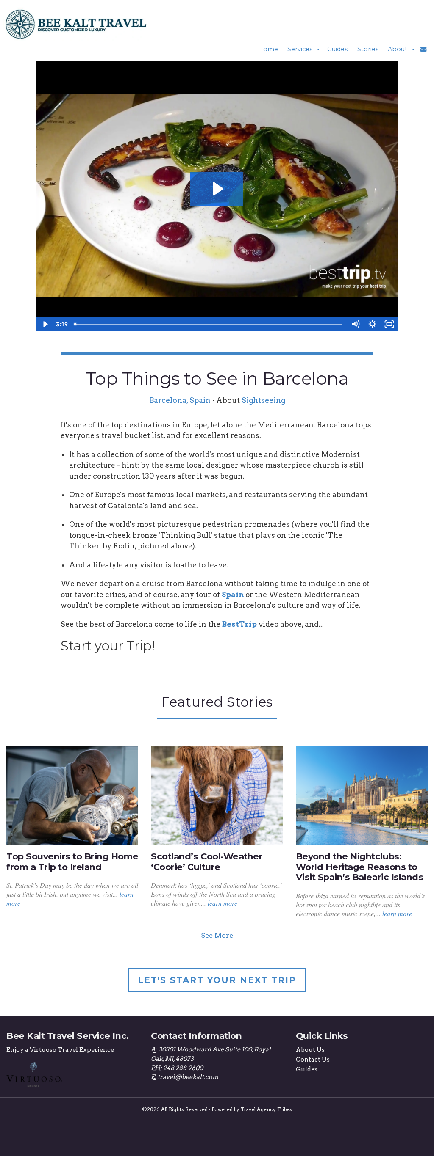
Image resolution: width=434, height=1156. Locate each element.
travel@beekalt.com (188, 1077)
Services (299, 49)
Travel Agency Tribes (266, 1109)
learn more (222, 902)
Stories (367, 49)
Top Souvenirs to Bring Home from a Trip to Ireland (72, 861)
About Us (310, 1050)
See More (217, 935)
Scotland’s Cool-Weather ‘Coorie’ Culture (206, 861)
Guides (337, 49)
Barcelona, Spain (180, 400)
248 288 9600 (183, 1068)
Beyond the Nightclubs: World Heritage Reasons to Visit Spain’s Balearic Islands (359, 867)
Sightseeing (263, 400)
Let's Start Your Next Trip (217, 980)
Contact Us (313, 1059)
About (397, 49)
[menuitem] (268, 49)
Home (268, 49)
